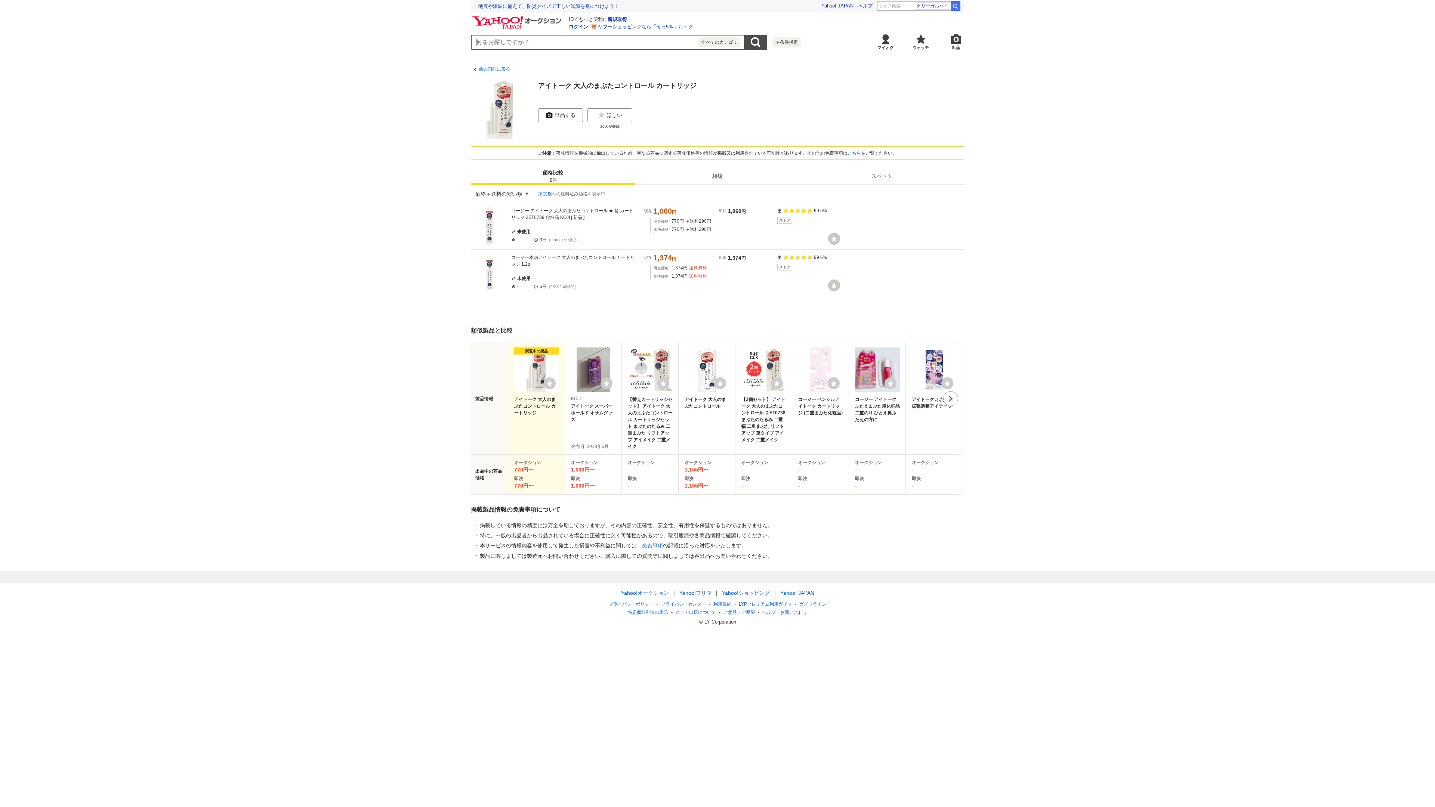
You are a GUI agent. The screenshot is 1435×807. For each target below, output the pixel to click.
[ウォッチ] (834, 239)
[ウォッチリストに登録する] (550, 383)
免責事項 (652, 545)
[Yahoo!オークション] (518, 18)
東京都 (545, 194)
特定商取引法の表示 (648, 612)
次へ (950, 398)
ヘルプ (865, 6)
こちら (854, 153)
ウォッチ (921, 47)
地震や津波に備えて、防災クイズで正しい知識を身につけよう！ (548, 6)
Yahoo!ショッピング (746, 593)
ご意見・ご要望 (739, 612)
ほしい (614, 115)
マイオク (885, 47)
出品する (565, 115)
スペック (881, 176)
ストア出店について (696, 612)
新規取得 (617, 19)
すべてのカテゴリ (719, 42)
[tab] (553, 176)
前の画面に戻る (494, 69)
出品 (956, 47)
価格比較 (553, 176)
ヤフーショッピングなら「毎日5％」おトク (645, 27)
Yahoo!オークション (645, 593)
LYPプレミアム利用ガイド (765, 604)
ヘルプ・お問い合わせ (784, 612)
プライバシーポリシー (631, 604)
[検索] (955, 6)
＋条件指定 (786, 42)
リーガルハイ (934, 6)
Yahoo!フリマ (695, 593)
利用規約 (722, 604)
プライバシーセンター (683, 604)
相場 (717, 176)
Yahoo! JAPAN (837, 6)
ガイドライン (812, 604)
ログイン (578, 27)
